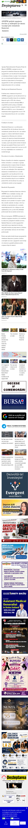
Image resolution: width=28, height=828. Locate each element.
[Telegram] (18, 39)
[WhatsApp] (15, 39)
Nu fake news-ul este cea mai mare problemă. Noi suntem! (7, 441)
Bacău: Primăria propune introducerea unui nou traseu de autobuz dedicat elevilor (5, 341)
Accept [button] (23, 823)
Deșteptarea (5, 31)
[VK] (22, 39)
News (3, 17)
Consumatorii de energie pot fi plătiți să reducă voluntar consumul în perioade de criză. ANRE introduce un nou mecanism (20, 463)
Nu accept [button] (6, 823)
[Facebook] (8, 39)
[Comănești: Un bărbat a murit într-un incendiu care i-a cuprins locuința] (22, 361)
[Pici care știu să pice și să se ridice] (14, 361)
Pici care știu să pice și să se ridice (13, 367)
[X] (11, 39)
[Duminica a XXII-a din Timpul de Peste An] (22, 330)
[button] (3, 818)
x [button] (26, 808)
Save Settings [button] (15, 823)
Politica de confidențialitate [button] (9, 816)
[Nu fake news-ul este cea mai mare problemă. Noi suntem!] (7, 434)
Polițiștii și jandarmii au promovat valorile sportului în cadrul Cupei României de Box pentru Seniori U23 (7, 461)
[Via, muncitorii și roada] (14, 330)
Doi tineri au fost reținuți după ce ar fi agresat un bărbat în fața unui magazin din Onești (20, 443)
